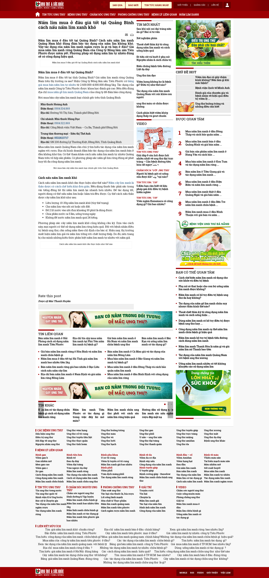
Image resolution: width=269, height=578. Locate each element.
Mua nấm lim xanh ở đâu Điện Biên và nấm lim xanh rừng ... (203, 183)
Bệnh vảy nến (147, 461)
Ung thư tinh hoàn (77, 444)
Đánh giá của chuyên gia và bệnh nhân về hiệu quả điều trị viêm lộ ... (212, 95)
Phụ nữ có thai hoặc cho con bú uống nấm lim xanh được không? (204, 288)
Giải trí (180, 500)
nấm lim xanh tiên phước (127, 533)
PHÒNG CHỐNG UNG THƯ (133, 14)
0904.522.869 (62, 123)
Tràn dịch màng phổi (112, 474)
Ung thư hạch (108, 444)
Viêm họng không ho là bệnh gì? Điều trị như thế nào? (154, 83)
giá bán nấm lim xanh (130, 544)
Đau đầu (181, 464)
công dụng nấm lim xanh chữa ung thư (190, 551)
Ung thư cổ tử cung (77, 433)
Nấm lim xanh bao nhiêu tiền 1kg (83, 505)
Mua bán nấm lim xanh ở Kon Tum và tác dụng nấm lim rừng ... (206, 163)
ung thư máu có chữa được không (153, 105)
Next (170, 410)
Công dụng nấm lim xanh (49, 478)
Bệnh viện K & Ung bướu (49, 497)
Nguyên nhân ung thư (48, 444)
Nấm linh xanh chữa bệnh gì (82, 510)
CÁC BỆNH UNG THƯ (50, 430)
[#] (50, 5)
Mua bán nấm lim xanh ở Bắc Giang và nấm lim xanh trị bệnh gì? (135, 360)
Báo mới (133, 5)
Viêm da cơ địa (147, 457)
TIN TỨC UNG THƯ (53, 14)
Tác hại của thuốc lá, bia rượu (117, 493)
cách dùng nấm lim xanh (122, 551)
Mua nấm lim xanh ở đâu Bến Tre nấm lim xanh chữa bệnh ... (205, 203)
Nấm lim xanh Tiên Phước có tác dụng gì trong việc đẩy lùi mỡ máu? (88, 415)
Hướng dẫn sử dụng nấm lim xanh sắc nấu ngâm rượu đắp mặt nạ (157, 413)
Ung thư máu (108, 433)
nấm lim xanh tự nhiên (185, 533)
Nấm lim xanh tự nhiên (217, 474)
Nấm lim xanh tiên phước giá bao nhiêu (83, 518)
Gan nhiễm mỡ (44, 461)
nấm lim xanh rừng (69, 533)
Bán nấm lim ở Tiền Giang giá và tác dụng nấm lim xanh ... (205, 173)
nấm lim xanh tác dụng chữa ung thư (71, 555)
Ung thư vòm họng (77, 430)
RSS (192, 573)
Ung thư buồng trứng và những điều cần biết (209, 105)
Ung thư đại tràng (149, 440)
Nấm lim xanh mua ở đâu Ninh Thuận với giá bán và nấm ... (204, 213)
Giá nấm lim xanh (186, 468)
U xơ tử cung (108, 457)
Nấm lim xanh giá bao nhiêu (116, 464)
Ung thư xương (212, 430)
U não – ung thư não (150, 437)
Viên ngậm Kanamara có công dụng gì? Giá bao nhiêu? (155, 202)
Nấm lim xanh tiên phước (115, 507)
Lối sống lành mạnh (112, 497)
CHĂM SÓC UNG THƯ (103, 14)
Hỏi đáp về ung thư (46, 440)
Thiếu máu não (212, 457)
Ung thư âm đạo (146, 75)
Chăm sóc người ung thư (80, 493)
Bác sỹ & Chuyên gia (47, 500)
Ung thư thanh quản (150, 444)
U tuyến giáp (146, 470)
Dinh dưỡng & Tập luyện (80, 496)
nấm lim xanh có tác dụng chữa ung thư (193, 558)
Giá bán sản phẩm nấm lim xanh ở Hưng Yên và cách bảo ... (206, 153)
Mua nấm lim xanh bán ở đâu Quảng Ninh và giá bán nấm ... (203, 143)
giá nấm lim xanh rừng (190, 529)
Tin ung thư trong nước (48, 490)
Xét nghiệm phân (147, 38)
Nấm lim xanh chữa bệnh (50, 481)
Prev (41, 410)
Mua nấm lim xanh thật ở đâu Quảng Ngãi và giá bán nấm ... (203, 193)
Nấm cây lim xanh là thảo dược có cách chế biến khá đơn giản (86, 184)
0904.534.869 (62, 108)
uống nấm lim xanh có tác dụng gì (203, 547)
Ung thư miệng (184, 437)
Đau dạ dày (73, 461)
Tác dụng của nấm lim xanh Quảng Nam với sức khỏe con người (154, 94)
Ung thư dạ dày (212, 437)
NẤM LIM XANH (189, 14)
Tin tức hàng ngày (156, 5)
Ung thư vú (107, 437)
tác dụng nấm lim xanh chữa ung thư (136, 562)
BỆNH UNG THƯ (77, 14)
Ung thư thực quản (77, 440)
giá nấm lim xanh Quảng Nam (66, 558)
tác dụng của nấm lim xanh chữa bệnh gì (195, 537)
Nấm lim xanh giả (149, 500)
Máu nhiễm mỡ (212, 464)
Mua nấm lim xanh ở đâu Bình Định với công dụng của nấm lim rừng (137, 376)
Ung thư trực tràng (186, 433)
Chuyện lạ (145, 497)
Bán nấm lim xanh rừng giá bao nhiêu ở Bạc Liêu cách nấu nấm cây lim (70, 368)
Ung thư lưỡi (108, 440)
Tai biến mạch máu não (217, 461)
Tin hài (143, 493)
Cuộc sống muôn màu (188, 493)
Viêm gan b (42, 457)
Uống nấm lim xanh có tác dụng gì (188, 516)
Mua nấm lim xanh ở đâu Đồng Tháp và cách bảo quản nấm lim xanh (136, 368)
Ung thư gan (146, 430)
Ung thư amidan (185, 440)
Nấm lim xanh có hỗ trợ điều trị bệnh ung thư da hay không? (203, 296)
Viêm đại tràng (75, 464)
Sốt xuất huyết (212, 468)
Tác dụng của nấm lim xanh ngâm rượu (51, 505)
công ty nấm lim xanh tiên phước (80, 540)
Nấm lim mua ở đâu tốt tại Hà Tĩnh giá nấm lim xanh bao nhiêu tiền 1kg (69, 360)
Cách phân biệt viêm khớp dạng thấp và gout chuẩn (152, 114)
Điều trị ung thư (44, 437)
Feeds (200, 573)
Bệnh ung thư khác (214, 440)
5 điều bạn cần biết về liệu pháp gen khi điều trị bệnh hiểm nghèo (152, 189)
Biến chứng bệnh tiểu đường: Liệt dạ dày (154, 68)
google (132, 35)
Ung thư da (182, 444)
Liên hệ (215, 5)
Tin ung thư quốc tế (46, 493)
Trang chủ (38, 13)
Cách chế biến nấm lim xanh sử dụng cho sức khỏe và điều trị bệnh (203, 279)
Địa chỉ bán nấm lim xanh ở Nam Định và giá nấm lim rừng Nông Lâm (71, 376)
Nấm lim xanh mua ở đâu (188, 505)
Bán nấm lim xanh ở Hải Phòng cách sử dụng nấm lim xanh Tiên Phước (53, 341)
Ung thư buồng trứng (112, 430)
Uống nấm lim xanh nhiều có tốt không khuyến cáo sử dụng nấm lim (202, 365)
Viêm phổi (106, 470)
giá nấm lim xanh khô (64, 529)
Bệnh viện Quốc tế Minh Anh (212, 87)
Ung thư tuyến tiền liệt (79, 437)
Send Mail (127, 35)
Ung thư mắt (211, 433)
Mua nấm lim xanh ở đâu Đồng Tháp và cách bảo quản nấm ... (204, 133)
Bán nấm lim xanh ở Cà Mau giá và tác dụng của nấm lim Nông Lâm (136, 353)
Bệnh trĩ (71, 457)
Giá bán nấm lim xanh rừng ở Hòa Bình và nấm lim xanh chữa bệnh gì (71, 353)
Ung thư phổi (146, 433)
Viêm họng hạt (184, 461)
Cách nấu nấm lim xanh (189, 481)
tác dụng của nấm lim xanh (139, 540)
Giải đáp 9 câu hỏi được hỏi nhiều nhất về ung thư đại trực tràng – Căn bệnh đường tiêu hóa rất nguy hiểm (155, 160)
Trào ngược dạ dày (77, 468)
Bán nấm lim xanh (186, 471)
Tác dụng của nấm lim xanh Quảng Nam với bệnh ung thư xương (203, 356)
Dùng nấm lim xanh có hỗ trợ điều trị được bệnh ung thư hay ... (204, 322)
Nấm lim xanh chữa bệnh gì (82, 500)
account (227, 5)
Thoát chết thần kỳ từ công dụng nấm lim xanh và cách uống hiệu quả (153, 47)
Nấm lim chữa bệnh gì (188, 510)
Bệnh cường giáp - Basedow (154, 474)
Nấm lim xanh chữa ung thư (82, 481)
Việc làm (225, 573)
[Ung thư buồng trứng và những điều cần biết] (186, 107)
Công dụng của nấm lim (152, 510)
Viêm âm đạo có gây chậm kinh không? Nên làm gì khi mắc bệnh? (212, 80)
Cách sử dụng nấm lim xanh (82, 478)
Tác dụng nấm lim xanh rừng (117, 477)
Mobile (183, 573)
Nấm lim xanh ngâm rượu (218, 481)
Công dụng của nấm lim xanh (155, 464)
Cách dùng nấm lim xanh (49, 474)
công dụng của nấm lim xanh (65, 537)
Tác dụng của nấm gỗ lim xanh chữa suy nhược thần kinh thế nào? (203, 305)
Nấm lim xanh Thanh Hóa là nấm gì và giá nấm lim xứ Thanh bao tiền (204, 348)
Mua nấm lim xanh (214, 471)
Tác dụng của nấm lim (188, 474)
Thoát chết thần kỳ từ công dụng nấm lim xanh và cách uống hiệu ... (203, 314)
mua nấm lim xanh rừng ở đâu (71, 547)
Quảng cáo (199, 5)
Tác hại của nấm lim (150, 504)
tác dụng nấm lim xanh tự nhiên (129, 547)
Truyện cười (146, 490)
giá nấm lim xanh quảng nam (126, 537)
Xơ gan (39, 471)
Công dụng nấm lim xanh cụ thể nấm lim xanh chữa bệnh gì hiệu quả (203, 331)
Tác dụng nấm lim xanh (217, 478)
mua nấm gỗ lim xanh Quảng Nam (68, 92)
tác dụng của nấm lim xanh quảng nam (68, 544)
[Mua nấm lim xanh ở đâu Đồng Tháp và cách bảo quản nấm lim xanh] (203, 125)
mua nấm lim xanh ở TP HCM (193, 544)
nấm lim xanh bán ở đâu (129, 529)
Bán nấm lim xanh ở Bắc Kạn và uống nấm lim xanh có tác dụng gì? (156, 341)
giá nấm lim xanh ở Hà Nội (67, 551)
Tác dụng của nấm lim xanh (82, 474)
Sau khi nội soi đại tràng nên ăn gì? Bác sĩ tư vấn (154, 30)
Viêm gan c (42, 468)
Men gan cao (42, 464)
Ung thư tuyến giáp (187, 430)
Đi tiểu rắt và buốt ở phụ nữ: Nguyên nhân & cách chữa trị (154, 58)
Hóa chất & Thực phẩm (113, 500)
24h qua (117, 5)
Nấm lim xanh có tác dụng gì (82, 513)
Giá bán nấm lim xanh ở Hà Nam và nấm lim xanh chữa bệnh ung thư (122, 341)
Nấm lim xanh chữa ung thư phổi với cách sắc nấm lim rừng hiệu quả (123, 413)
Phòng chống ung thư (188, 497)
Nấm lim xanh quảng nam (115, 504)
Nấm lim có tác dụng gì (189, 478)
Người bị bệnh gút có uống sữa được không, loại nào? (152, 175)
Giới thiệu (183, 5)
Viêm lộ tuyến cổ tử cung (115, 461)
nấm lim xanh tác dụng (207, 540)
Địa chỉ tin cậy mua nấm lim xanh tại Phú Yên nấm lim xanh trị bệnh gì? (88, 341)
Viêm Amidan (184, 457)
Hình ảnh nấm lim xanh (152, 507)
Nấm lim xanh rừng (77, 471)
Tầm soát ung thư (111, 490)
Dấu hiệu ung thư (45, 433)
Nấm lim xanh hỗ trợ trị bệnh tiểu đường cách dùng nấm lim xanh (203, 339)
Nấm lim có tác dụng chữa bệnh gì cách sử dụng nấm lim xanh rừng (54, 413)
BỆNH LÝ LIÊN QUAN (164, 14)
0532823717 (61, 138)
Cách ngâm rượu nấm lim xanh (118, 510)
